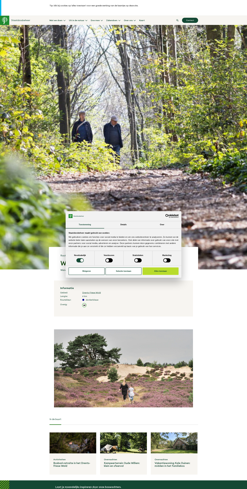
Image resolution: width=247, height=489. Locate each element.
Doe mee (95, 20)
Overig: (63, 304)
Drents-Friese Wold (91, 292)
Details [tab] (123, 224)
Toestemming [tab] (85, 224)
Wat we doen (55, 20)
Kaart (142, 20)
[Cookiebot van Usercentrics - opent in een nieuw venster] (167, 216)
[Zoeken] (177, 20)
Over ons (128, 20)
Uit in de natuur (76, 20)
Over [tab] (162, 224)
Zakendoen (111, 20)
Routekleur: (65, 299)
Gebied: (64, 292)
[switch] (109, 260)
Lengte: (64, 296)
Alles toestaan (160, 271)
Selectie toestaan (123, 271)
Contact (190, 20)
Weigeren (86, 271)
